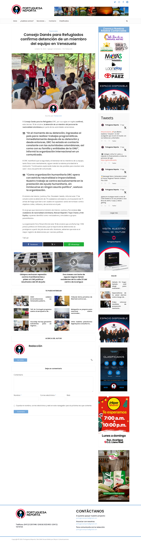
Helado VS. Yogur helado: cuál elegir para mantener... (119, 285)
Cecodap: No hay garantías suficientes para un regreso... (40, 324)
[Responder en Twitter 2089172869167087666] (102, 141)
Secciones (40, 21)
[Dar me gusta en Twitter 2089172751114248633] (110, 183)
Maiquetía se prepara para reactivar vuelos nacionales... (81, 311)
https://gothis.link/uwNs (109, 160)
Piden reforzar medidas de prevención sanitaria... (119, 305)
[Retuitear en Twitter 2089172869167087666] (106, 141)
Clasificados (64, 21)
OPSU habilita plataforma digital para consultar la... (81, 323)
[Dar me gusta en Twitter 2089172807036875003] (110, 163)
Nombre (18, 395)
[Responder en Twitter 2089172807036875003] (102, 163)
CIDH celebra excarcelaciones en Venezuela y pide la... (40, 299)
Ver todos (20, 360)
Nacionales (53, 31)
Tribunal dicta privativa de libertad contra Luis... (81, 298)
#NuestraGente (106, 132)
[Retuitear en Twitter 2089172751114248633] (106, 183)
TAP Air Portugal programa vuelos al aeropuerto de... (40, 310)
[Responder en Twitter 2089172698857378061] (102, 205)
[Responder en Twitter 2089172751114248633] (102, 183)
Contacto (52, 21)
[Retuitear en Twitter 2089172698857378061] (106, 205)
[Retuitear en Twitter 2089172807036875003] (106, 163)
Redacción (68, 49)
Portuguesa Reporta (112, 125)
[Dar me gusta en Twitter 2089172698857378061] (110, 205)
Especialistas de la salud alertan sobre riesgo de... (119, 295)
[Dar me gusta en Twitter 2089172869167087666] (110, 141)
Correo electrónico (48, 395)
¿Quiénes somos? (27, 21)
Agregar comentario (54, 49)
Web (68, 395)
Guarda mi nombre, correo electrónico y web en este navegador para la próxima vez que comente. (54, 405)
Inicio (15, 21)
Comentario (18, 375)
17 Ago (122, 125)
